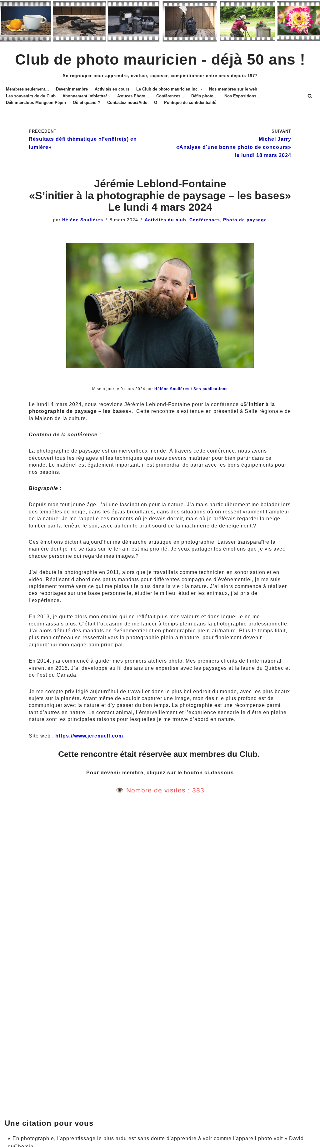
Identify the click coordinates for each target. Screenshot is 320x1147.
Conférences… (170, 96)
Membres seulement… (27, 89)
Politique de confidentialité (190, 102)
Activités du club (165, 219)
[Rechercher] (310, 96)
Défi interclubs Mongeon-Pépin (36, 102)
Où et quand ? (86, 102)
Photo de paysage (245, 219)
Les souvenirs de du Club (31, 96)
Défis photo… (204, 96)
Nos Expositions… (242, 96)
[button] (201, 89)
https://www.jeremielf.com (89, 735)
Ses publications (210, 389)
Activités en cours (112, 89)
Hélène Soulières (82, 219)
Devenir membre (72, 89)
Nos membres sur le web (233, 89)
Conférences (204, 219)
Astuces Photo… (133, 96)
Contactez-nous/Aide (127, 102)
